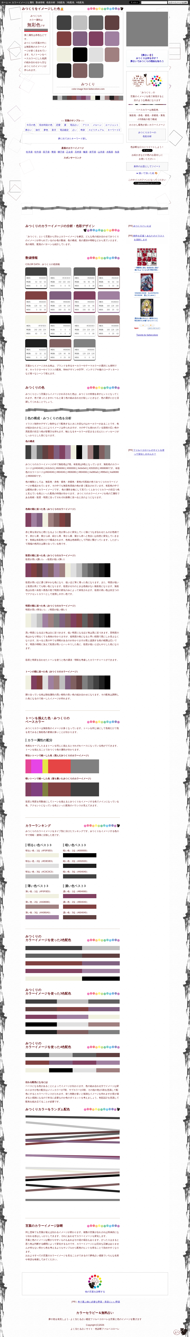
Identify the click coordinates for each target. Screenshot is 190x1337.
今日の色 (31, 125)
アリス (85, 125)
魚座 (117, 152)
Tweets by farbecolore (147, 335)
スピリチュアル (96, 130)
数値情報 (40, 2)
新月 (54, 130)
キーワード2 (114, 130)
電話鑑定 (64, 130)
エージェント (112, 125)
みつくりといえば (142, 226)
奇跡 (82, 130)
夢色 (46, 130)
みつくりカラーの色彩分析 (147, 134)
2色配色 (61, 2)
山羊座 (101, 152)
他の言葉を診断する (95, 1291)
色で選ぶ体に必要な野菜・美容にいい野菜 (99, 1302)
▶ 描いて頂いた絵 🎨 (147, 173)
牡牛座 (37, 152)
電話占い (74, 125)
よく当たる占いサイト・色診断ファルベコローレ (95, 1329)
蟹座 (53, 152)
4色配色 (80, 2)
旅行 (38, 130)
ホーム (4, 2)
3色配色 (70, 2)
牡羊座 (29, 152)
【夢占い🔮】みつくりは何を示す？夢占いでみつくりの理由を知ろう (147, 58)
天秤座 (78, 152)
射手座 (92, 152)
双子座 (46, 152)
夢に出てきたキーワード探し (72, 138)
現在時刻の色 (45, 125)
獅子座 (61, 152)
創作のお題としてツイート (147, 166)
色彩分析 (50, 2)
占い (74, 130)
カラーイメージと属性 (23, 2)
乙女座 (69, 152)
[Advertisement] (72, 110)
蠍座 (85, 152)
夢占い (28, 130)
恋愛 (58, 125)
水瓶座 (109, 152)
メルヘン (97, 125)
